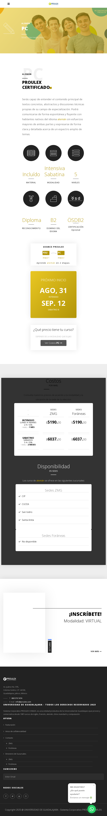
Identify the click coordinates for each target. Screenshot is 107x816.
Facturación (10, 725)
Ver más (95, 651)
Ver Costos (52, 342)
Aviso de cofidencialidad (15, 731)
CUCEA (25, 504)
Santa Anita (28, 519)
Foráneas (12, 748)
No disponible (29, 541)
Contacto (9, 738)
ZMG (10, 744)
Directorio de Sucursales (15, 754)
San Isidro (27, 512)
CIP (23, 496)
